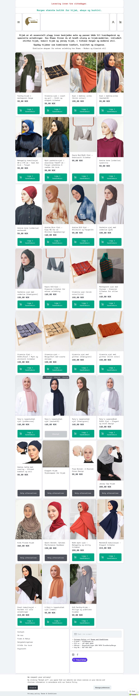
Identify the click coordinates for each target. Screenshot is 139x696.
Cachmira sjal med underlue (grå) (107, 228)
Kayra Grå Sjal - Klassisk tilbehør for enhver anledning (55, 289)
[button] (120, 22)
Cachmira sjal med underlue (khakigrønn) (27, 293)
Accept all (32, 687)
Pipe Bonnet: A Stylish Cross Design (83, 470)
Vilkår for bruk (24, 645)
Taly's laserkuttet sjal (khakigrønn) (81, 420)
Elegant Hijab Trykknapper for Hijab (55, 472)
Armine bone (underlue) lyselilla (110, 162)
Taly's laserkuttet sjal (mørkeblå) (53, 420)
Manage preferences (102, 687)
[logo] (31, 22)
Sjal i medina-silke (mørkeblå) (108, 97)
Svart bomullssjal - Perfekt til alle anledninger (26, 609)
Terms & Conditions (49, 693)
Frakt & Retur (23, 639)
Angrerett (21, 649)
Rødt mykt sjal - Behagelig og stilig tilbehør (81, 545)
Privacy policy (34, 693)
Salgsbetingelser (25, 642)
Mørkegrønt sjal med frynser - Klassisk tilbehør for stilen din (108, 290)
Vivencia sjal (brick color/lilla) (82, 293)
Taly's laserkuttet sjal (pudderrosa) (26, 420)
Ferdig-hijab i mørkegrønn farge (25, 97)
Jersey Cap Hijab (107, 484)
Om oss (20, 635)
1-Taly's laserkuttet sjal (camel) (54, 608)
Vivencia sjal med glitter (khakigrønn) (82, 355)
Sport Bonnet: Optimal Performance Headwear (55, 544)
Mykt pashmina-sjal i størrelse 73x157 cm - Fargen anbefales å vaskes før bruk (55, 164)
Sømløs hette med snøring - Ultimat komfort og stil (25, 469)
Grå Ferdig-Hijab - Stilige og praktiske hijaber (82, 609)
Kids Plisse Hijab (25, 543)
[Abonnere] (118, 634)
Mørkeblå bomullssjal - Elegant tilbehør (110, 544)
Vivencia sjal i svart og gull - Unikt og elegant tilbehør (55, 98)
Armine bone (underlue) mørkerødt (28, 229)
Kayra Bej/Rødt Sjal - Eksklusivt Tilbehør (82, 156)
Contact (20, 632)
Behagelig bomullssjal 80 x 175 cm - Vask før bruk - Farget (28, 163)
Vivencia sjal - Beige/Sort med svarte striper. (55, 356)
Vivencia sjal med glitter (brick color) (109, 355)
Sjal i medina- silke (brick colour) (82, 97)
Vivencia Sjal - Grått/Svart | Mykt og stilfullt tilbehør (27, 356)
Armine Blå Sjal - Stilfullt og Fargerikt (83, 228)
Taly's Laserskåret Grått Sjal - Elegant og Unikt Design (109, 421)
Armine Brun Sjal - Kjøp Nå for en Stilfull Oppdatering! (55, 229)
